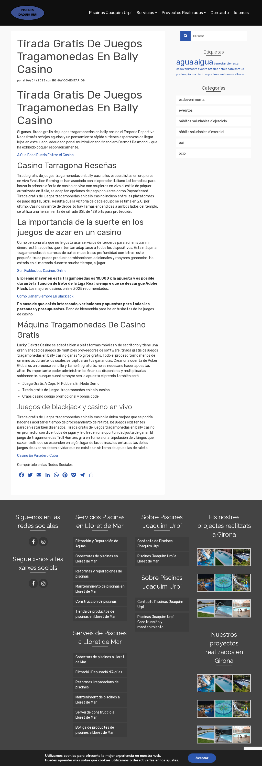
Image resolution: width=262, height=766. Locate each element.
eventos (186, 110)
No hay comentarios (68, 80)
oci (181, 143)
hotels (223, 69)
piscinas (202, 74)
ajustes (172, 760)
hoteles (213, 69)
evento (202, 69)
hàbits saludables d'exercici (201, 132)
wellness (226, 74)
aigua (203, 62)
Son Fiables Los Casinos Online (42, 271)
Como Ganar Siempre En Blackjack (45, 296)
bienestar (233, 63)
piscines (213, 74)
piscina (181, 74)
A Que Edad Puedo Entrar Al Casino (45, 155)
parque (239, 69)
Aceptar (201, 758)
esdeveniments (186, 69)
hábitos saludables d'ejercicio (203, 121)
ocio (182, 153)
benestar (220, 63)
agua (184, 62)
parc (231, 69)
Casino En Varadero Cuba (37, 455)
